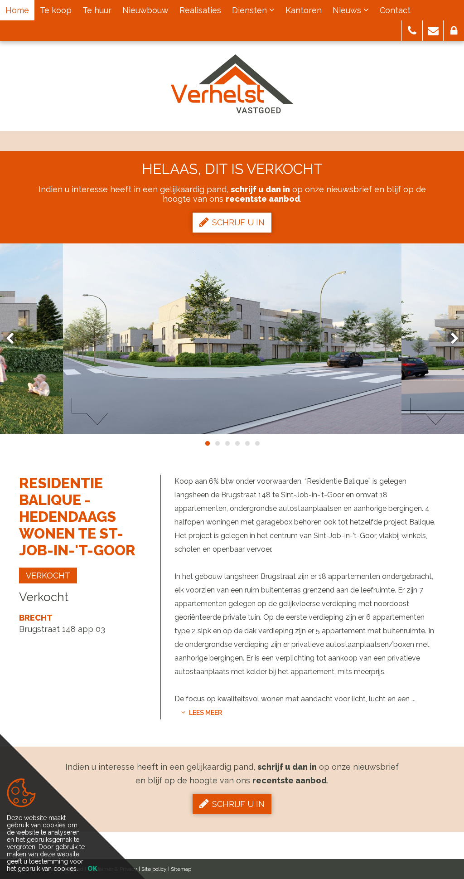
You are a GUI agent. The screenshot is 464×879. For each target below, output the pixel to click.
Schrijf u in (238, 222)
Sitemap (181, 869)
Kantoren (303, 10)
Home (17, 10)
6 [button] (257, 443)
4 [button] (237, 443)
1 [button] (207, 443)
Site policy (154, 869)
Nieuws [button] (348, 10)
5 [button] (247, 443)
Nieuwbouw (145, 10)
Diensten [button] (250, 10)
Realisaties (200, 10)
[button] (412, 30)
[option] (232, 338)
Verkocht (48, 575)
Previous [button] (14, 339)
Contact (395, 10)
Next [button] (450, 339)
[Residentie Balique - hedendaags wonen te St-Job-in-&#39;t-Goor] (232, 338)
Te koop (56, 10)
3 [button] (227, 443)
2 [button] (217, 443)
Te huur (96, 10)
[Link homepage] (232, 83)
